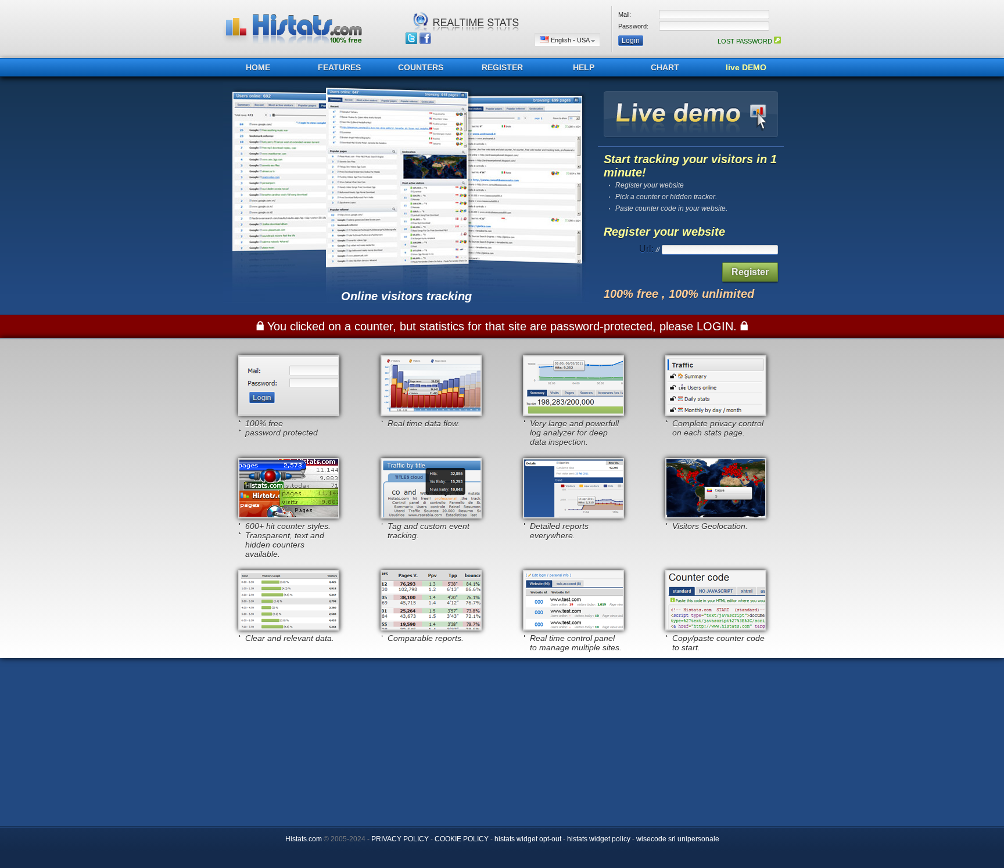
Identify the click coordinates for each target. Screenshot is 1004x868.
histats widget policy (598, 839)
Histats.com (303, 839)
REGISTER (502, 67)
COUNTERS (420, 67)
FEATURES (339, 67)
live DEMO (746, 67)
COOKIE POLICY (462, 839)
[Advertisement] (502, 739)
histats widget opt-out (527, 839)
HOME (258, 67)
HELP (583, 67)
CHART (665, 67)
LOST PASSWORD (746, 41)
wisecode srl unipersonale (677, 839)
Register (750, 272)
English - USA (570, 40)
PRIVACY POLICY (400, 839)
